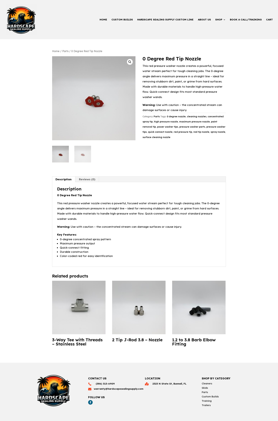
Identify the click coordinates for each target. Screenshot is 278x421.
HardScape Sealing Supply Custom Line (165, 19)
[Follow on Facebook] (90, 402)
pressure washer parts (192, 126)
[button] (130, 62)
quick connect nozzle (160, 131)
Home (103, 19)
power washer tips (167, 126)
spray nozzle (218, 131)
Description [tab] (64, 179)
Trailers (206, 405)
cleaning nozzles (196, 116)
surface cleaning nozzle (156, 137)
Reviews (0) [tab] (87, 179)
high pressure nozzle (166, 121)
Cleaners (207, 383)
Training (207, 400)
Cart (269, 19)
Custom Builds (122, 19)
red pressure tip (183, 131)
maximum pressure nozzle (194, 121)
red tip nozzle (201, 131)
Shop (218, 19)
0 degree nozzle (176, 116)
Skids (205, 387)
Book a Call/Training (246, 19)
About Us (204, 19)
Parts (65, 51)
